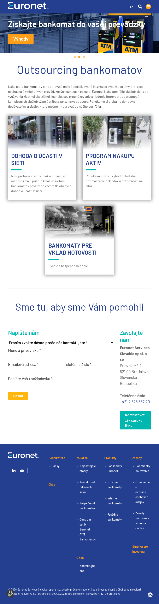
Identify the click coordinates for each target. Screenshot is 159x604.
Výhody (20, 38)
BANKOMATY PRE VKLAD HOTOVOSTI (72, 249)
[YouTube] (22, 470)
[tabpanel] (79, 33)
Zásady (137, 458)
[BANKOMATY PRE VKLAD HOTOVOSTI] (79, 222)
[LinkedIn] (14, 470)
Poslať (18, 396)
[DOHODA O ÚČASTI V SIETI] (42, 132)
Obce (51, 484)
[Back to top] (150, 594)
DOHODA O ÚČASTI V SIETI (36, 159)
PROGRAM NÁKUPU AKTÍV (110, 159)
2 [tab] (79, 57)
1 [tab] (75, 57)
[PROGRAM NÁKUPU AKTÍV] (117, 132)
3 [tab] (84, 57)
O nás (80, 557)
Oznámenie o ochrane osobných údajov (142, 492)
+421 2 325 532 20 (135, 401)
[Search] (140, 6)
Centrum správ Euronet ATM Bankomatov (88, 529)
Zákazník (82, 458)
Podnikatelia (56, 458)
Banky (55, 466)
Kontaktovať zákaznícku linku (135, 420)
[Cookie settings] (10, 593)
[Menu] (148, 6)
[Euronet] (28, 5)
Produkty (110, 458)
